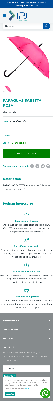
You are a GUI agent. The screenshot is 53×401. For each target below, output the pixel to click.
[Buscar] (46, 26)
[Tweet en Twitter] (43, 166)
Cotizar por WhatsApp (26, 153)
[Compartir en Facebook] (32, 166)
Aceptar (10, 394)
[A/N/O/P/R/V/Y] (5, 126)
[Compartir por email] (48, 166)
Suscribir (9, 376)
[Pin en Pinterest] (37, 166)
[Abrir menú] (4, 15)
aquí (27, 389)
